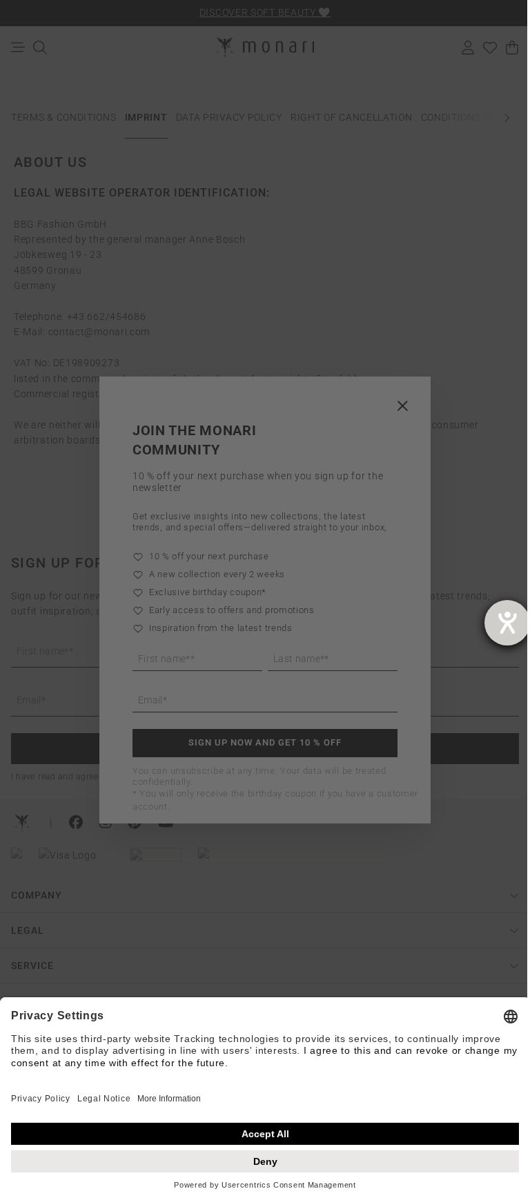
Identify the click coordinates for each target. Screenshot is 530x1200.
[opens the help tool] (507, 623)
